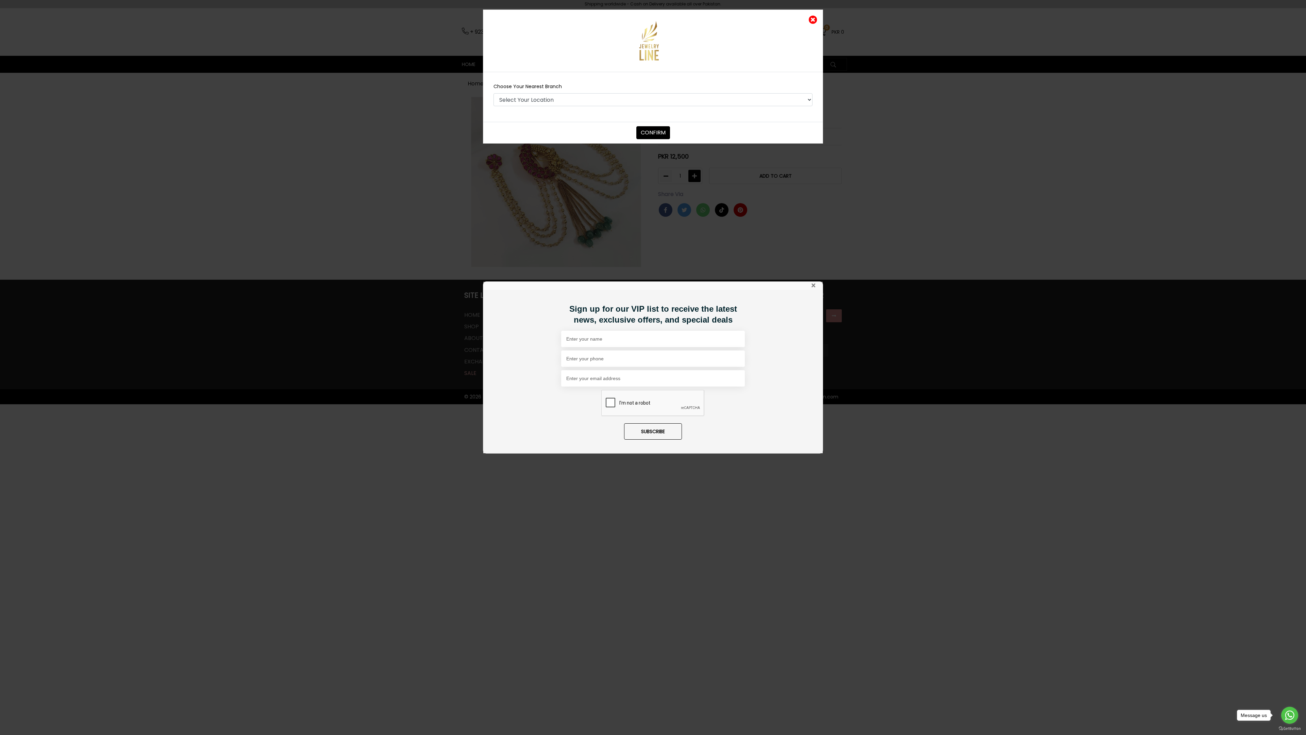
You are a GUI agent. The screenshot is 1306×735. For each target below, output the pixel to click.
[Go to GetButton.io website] (1290, 728)
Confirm (653, 132)
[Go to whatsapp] (1289, 715)
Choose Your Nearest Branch (527, 86)
